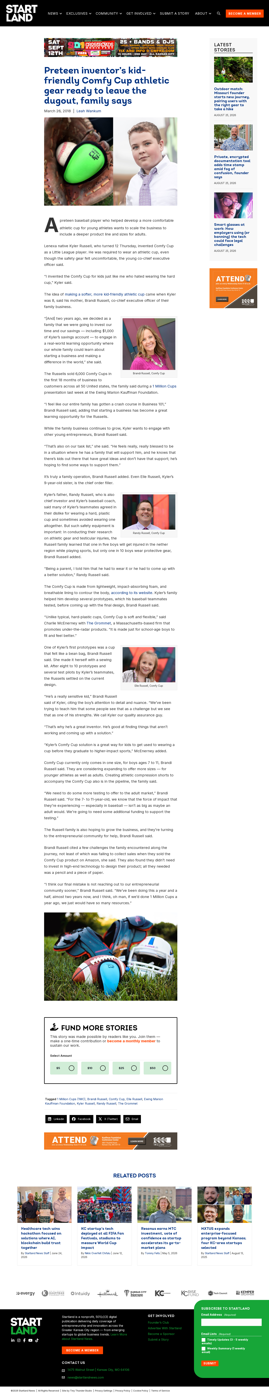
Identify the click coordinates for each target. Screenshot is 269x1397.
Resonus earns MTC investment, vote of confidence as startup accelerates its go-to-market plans (161, 1238)
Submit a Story (174, 13)
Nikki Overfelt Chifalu (97, 1253)
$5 (58, 1068)
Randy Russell (106, 1103)
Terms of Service (160, 1390)
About (201, 13)
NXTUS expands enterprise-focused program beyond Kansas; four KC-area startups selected (223, 1238)
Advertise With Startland (165, 1328)
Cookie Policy (140, 1390)
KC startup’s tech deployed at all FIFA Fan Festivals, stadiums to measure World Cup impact (102, 1238)
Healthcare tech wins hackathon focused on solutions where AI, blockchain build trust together (41, 1238)
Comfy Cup (117, 1099)
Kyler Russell (86, 1103)
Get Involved (139, 13)
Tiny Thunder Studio (81, 1390)
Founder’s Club (158, 1322)
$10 (89, 1068)
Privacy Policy (122, 1390)
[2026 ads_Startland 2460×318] (109, 47)
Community (107, 13)
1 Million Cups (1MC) (71, 1099)
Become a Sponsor (161, 1334)
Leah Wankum (88, 111)
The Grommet (127, 1103)
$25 (121, 1068)
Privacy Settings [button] (103, 1390)
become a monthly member (131, 1041)
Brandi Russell (97, 1099)
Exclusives (76, 13)
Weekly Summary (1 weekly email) (223, 1350)
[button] (60, 13)
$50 (153, 1068)
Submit (209, 1363)
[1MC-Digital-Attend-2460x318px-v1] (110, 1140)
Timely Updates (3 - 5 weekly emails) (225, 1341)
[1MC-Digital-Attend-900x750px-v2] (233, 270)
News (53, 13)
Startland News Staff (37, 1253)
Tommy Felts (152, 1253)
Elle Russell (134, 1099)
